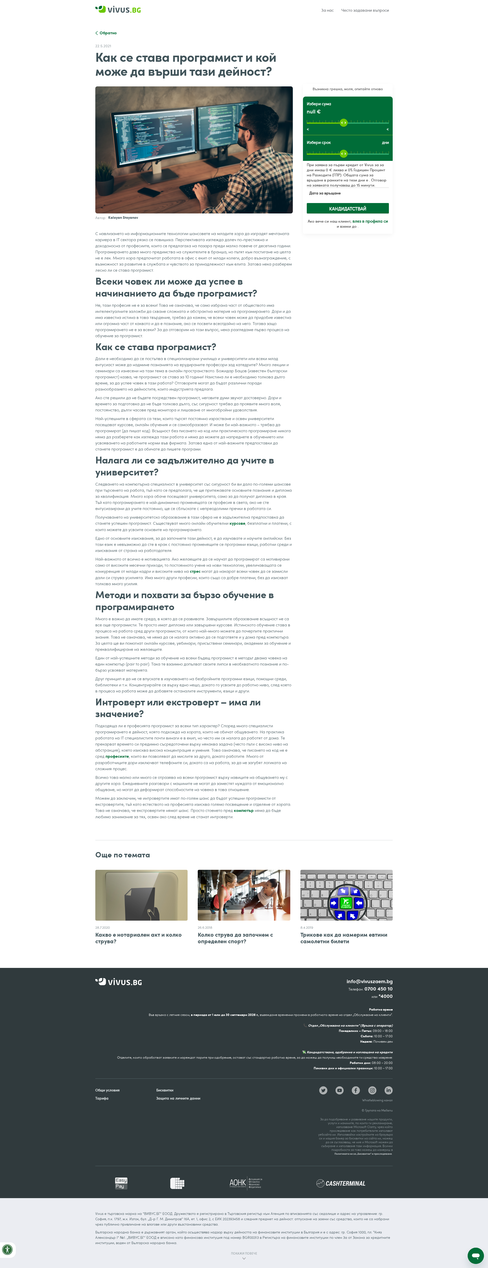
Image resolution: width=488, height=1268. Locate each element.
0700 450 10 (378, 989)
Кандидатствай (347, 209)
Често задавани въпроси (365, 10)
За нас (327, 10)
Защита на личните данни (178, 1098)
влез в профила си (370, 221)
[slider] (344, 123)
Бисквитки (164, 1090)
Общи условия (107, 1090)
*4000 (385, 996)
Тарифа (102, 1098)
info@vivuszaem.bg (370, 981)
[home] (124, 10)
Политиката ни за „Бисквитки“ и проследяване (363, 1153)
